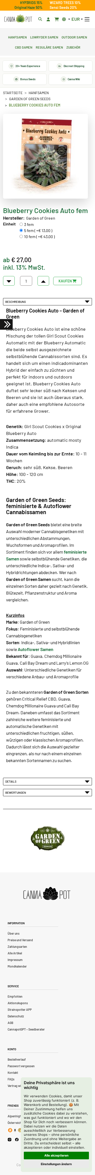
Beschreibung (16, 301)
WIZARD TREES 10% (65, 3)
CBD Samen (23, 47)
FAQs (11, 1079)
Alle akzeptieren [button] (56, 1155)
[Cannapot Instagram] (9, 1139)
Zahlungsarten (17, 946)
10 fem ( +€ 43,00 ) (39, 236)
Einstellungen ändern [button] (56, 1164)
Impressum (15, 959)
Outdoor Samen (74, 36)
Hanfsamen (17, 36)
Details (11, 781)
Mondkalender (17, 966)
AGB (10, 1022)
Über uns (14, 933)
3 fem (29, 224)
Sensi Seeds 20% (63, 7)
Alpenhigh (15, 1116)
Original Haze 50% (28, 7)
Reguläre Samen (49, 47)
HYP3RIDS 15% (31, 3)
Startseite (13, 93)
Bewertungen (16, 792)
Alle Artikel (15, 953)
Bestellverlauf (17, 1059)
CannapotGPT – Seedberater (26, 1029)
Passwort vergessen (21, 1065)
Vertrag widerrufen (20, 1085)
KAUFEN (65, 281)
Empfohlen (15, 996)
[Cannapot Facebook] (17, 1139)
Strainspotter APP (20, 1009)
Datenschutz (16, 1016)
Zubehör (73, 47)
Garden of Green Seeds (29, 99)
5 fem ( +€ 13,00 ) (38, 230)
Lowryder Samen (44, 36)
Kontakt (13, 1072)
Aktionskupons (18, 1002)
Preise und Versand (20, 939)
